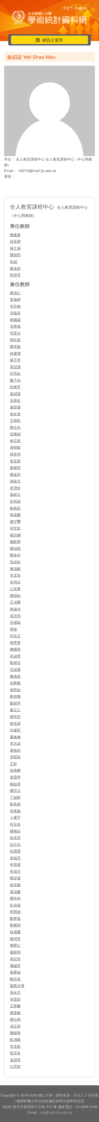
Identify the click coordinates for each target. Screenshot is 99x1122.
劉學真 (15, 918)
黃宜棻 (15, 460)
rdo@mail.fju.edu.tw (56, 1112)
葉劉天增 (17, 985)
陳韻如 (15, 595)
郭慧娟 (15, 911)
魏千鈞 (15, 380)
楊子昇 (15, 359)
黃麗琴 (15, 777)
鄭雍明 (15, 925)
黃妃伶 (15, 958)
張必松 (15, 561)
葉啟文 (15, 494)
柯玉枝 (15, 824)
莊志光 (15, 844)
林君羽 (15, 454)
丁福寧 (15, 797)
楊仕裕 (15, 1019)
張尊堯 (15, 326)
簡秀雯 (15, 642)
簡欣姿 (15, 339)
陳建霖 (15, 234)
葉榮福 (15, 972)
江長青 (15, 588)
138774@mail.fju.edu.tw (37, 170)
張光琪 (15, 615)
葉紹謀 (15, 393)
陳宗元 (15, 790)
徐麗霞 (15, 851)
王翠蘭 (15, 1005)
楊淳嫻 (15, 534)
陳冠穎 (15, 548)
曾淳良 (15, 1052)
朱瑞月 (15, 871)
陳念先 (15, 427)
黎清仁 (15, 292)
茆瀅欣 (15, 487)
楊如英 (15, 783)
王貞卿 (15, 602)
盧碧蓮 (15, 407)
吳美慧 (15, 837)
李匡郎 (15, 999)
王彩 (13, 763)
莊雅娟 (15, 433)
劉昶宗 (15, 662)
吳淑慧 (15, 656)
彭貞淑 (15, 905)
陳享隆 (15, 346)
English (81, 7)
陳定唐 (15, 877)
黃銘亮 (15, 857)
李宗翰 (15, 306)
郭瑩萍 (15, 274)
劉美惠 (15, 803)
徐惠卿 (15, 770)
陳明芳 (15, 938)
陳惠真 (15, 676)
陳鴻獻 (15, 568)
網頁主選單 (49, 40)
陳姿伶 (15, 554)
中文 (66, 7)
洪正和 (15, 1026)
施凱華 (15, 541)
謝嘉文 (15, 480)
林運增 (15, 353)
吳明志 (15, 582)
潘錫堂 (15, 965)
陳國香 (15, 649)
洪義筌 (15, 312)
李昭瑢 (15, 756)
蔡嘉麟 (15, 514)
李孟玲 (15, 575)
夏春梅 (15, 736)
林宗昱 (15, 440)
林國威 (15, 319)
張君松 (15, 400)
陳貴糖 (15, 1012)
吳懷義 (15, 810)
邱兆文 (15, 635)
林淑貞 (15, 608)
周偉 (13, 629)
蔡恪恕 (15, 750)
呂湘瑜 (15, 622)
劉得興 (15, 696)
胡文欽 (15, 528)
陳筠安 (15, 716)
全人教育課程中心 (31, 159)
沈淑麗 (15, 669)
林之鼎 (15, 248)
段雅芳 (15, 386)
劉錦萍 (15, 703)
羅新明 (15, 952)
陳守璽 (15, 521)
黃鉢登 (15, 413)
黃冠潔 (15, 366)
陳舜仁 (15, 945)
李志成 (15, 743)
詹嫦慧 (15, 467)
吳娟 (13, 261)
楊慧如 (15, 689)
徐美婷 (15, 241)
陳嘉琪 (15, 474)
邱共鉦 (15, 373)
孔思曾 (15, 1066)
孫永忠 (15, 992)
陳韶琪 (15, 254)
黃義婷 (15, 299)
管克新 (15, 1046)
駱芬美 (15, 978)
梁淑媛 (15, 891)
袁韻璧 (15, 1059)
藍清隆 (15, 1039)
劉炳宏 (15, 508)
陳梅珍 (15, 831)
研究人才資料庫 (85, 1095)
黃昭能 (15, 447)
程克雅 (15, 884)
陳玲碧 (15, 898)
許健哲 (15, 729)
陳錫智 (15, 1032)
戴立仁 (15, 709)
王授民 (15, 420)
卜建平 (15, 817)
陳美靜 (15, 268)
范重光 (15, 333)
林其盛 (15, 723)
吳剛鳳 (15, 682)
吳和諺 (15, 501)
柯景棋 (15, 864)
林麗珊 (15, 931)
